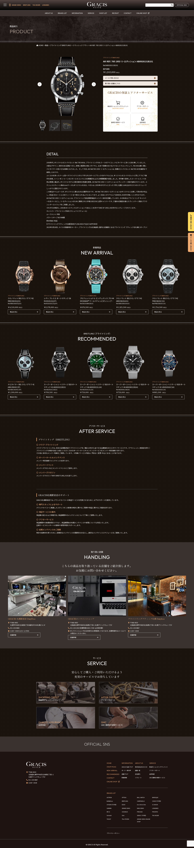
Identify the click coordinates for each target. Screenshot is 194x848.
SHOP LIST (103, 13)
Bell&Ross (110, 801)
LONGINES (45, 5)
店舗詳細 (13, 635)
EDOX (123, 805)
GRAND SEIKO (16, 5)
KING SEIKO (140, 808)
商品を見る (13, 312)
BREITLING (26, 5)
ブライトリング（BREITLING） (111, 58)
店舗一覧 (137, 770)
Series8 (109, 815)
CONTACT (127, 13)
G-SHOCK (155, 805)
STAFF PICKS (111, 767)
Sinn (123, 815)
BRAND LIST (62, 13)
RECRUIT (115, 13)
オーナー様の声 (126, 770)
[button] (40, 84)
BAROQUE (155, 797)
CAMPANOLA (141, 801)
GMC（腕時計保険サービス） (157, 778)
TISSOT (109, 819)
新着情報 (124, 778)
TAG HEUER (36, 5)
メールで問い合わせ (112, 78)
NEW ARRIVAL (112, 770)
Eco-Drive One (141, 805)
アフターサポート (154, 770)
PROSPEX (155, 812)
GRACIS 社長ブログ (127, 767)
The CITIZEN (125, 819)
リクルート (138, 778)
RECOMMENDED (113, 774)
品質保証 (152, 774)
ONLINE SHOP (141, 13)
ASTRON (109, 797)
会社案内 (137, 774)
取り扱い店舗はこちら (112, 83)
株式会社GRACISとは (141, 767)
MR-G (108, 812)
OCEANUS (125, 812)
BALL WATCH (141, 797)
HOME (109, 763)
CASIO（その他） (156, 801)
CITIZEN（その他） (112, 805)
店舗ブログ (125, 774)
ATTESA (124, 797)
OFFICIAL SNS (182, 5)
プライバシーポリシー (113, 833)
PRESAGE (140, 812)
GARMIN (109, 808)
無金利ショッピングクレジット (158, 767)
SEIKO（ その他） (141, 815)
